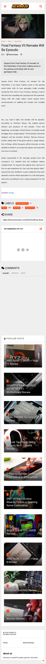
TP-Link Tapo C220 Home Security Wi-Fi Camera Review (21, 445)
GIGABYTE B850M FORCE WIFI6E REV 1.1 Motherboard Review (21, 389)
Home (3, 41)
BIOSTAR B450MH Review (22, 590)
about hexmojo (28, 643)
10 (8, 610)
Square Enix (18, 41)
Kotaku (11, 193)
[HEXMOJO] (20, 7)
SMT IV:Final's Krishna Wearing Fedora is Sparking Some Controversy (22, 502)
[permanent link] (21, 54)
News (10, 41)
